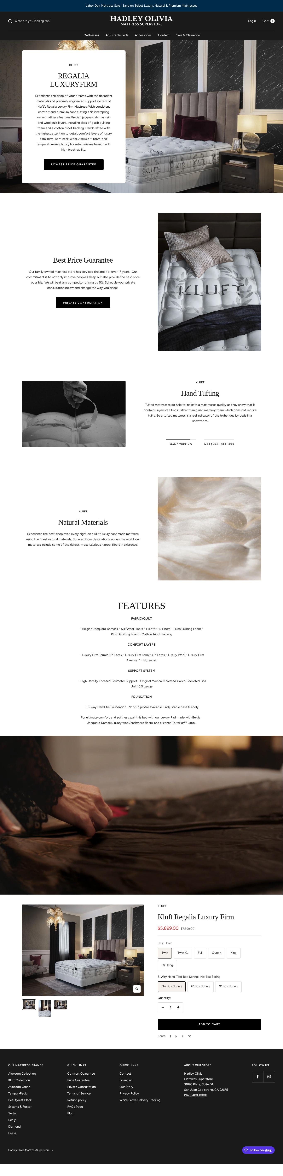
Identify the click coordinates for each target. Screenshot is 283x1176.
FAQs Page (75, 1107)
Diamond (14, 1126)
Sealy (12, 1120)
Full (200, 953)
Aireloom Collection (22, 1073)
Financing (126, 1080)
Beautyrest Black (19, 1100)
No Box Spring (172, 986)
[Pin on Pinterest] (176, 1036)
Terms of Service (79, 1093)
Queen (216, 953)
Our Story (126, 1087)
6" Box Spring (200, 986)
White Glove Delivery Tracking (140, 1100)
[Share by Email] (189, 1036)
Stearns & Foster (19, 1107)
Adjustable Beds (117, 35)
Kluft (162, 906)
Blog (70, 1113)
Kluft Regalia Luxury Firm (196, 917)
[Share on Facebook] (170, 1036)
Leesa (12, 1133)
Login (252, 21)
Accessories (143, 35)
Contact (164, 35)
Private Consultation (83, 302)
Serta (12, 1113)
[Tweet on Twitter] (182, 1036)
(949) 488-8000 (195, 1095)
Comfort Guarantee (81, 1073)
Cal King (167, 965)
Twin (165, 953)
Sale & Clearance (188, 35)
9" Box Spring (228, 986)
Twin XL (183, 953)
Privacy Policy (129, 1093)
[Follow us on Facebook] (257, 1076)
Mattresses (91, 35)
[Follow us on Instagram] (269, 1076)
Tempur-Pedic (18, 1093)
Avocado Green (19, 1087)
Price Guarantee (78, 1080)
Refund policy (76, 1100)
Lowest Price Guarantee (73, 164)
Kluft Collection (19, 1080)
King (234, 953)
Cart (267, 21)
